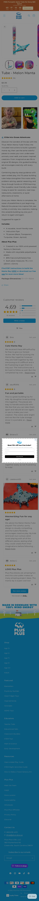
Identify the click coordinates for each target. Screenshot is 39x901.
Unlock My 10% (19, 456)
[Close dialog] (36, 440)
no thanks (19, 459)
